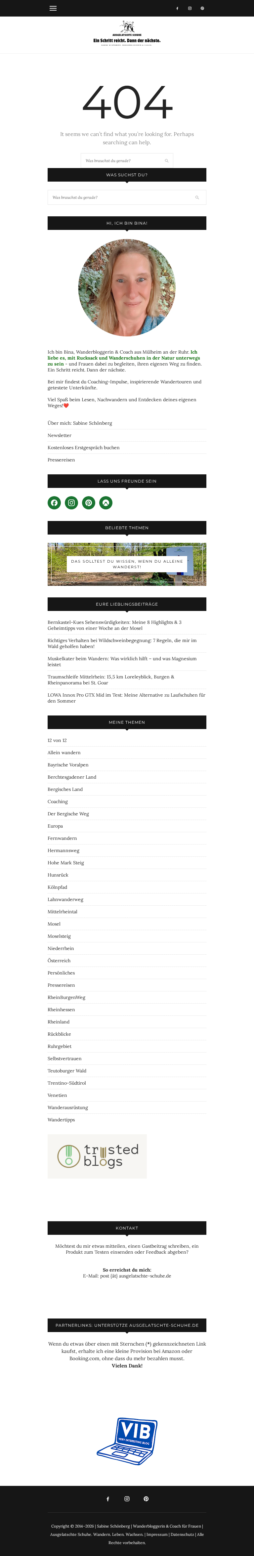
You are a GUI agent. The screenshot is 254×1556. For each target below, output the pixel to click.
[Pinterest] (202, 8)
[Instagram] (190, 8)
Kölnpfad (57, 887)
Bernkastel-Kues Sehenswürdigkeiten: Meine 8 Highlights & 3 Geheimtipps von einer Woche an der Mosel (115, 625)
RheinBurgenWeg (66, 997)
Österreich (59, 961)
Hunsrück (58, 875)
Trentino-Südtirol (67, 1083)
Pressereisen (61, 460)
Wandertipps (61, 1120)
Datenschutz (182, 1534)
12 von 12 (57, 740)
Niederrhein (61, 948)
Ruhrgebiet (59, 1046)
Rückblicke (59, 1034)
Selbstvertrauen (65, 1058)
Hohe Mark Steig (66, 863)
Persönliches (61, 973)
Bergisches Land (65, 789)
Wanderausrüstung (68, 1107)
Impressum (157, 1534)
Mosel (54, 924)
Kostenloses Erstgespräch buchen (84, 448)
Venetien (57, 1095)
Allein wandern (64, 753)
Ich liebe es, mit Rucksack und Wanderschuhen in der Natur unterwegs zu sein (124, 358)
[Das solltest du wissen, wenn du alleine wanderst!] (127, 564)
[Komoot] (105, 502)
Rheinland (58, 1022)
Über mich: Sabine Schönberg (80, 423)
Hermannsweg (63, 850)
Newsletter (59, 435)
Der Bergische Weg (68, 814)
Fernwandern (62, 838)
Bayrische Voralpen (68, 765)
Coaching (58, 801)
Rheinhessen (61, 1010)
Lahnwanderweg (65, 899)
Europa (55, 826)
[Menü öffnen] (53, 8)
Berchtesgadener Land (72, 777)
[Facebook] (177, 8)
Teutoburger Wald (67, 1071)
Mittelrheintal (62, 912)
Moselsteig (59, 936)
